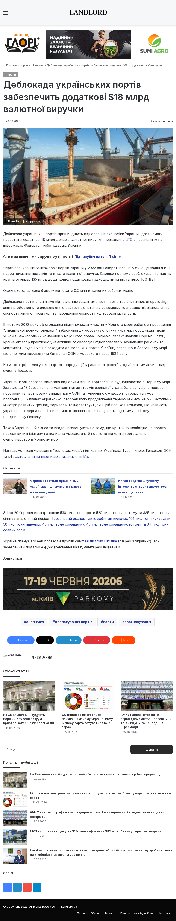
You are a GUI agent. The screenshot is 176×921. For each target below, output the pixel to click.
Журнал (96, 913)
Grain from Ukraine (101, 541)
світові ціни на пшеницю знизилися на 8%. (52, 456)
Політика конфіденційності (138, 913)
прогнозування (137, 622)
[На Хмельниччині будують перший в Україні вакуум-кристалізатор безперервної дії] (29, 696)
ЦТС (129, 239)
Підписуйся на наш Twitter (97, 257)
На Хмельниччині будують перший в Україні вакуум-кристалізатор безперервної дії (28, 719)
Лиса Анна (41, 657)
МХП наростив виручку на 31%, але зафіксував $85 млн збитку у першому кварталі (96, 831)
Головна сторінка (17, 65)
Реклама (111, 913)
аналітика (35, 622)
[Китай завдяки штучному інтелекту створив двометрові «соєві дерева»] (103, 486)
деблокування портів (73, 622)
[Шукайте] (170, 14)
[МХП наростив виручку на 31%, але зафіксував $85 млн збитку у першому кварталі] (15, 837)
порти (108, 622)
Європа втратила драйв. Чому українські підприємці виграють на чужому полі (55, 486)
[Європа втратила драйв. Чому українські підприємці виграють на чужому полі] (15, 486)
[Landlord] (88, 12)
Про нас (82, 913)
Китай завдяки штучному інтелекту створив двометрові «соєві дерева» (142, 486)
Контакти (165, 913)
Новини (38, 65)
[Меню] (5, 14)
